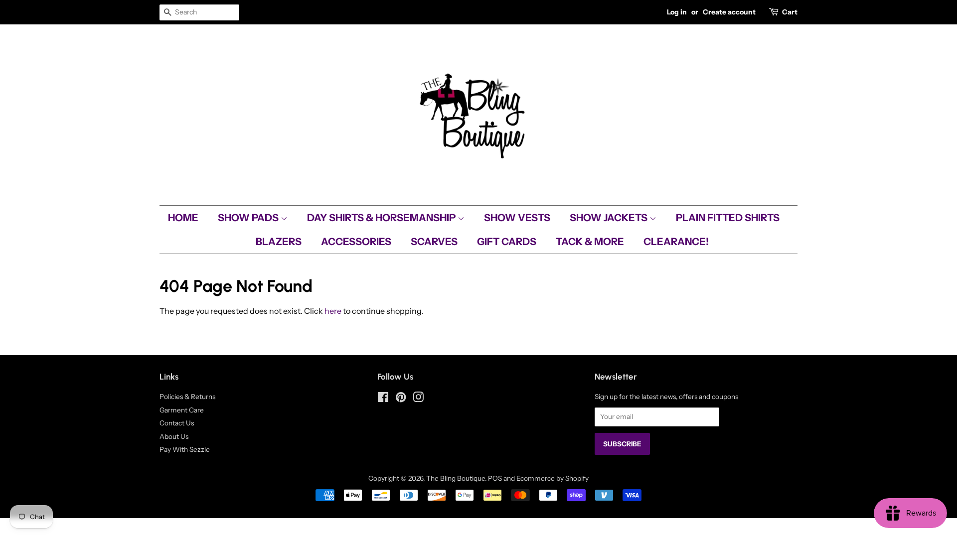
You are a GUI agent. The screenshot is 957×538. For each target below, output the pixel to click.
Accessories (356, 242)
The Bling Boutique (455, 478)
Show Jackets (609, 218)
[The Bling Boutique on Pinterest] (400, 399)
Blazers (279, 242)
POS (495, 478)
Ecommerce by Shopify (552, 478)
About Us (174, 436)
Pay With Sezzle (185, 449)
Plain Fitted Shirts (728, 218)
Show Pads (249, 218)
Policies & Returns (187, 397)
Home (183, 218)
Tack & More (590, 242)
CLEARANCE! (676, 242)
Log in (677, 11)
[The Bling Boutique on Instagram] (418, 399)
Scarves (434, 242)
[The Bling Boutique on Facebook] (383, 399)
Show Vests (517, 218)
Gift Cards (506, 242)
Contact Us (177, 423)
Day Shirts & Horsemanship (382, 218)
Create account (729, 11)
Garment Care (182, 410)
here (332, 311)
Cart (790, 11)
